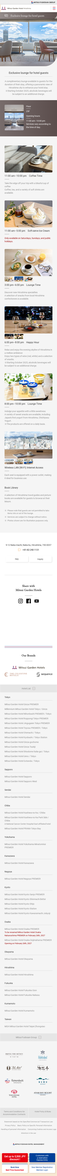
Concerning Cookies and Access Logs (42, 1129)
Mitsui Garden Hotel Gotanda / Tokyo (22, 760)
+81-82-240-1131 (30, 549)
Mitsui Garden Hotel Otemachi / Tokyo (22, 732)
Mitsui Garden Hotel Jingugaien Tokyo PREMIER (27, 723)
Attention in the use (28, 1133)
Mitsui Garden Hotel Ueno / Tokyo (20, 756)
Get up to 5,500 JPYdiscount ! (15, 1158)
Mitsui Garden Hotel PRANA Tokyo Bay (23, 828)
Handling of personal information (13, 1129)
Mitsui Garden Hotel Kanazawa (19, 863)
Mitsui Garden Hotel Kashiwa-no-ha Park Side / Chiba (28, 820)
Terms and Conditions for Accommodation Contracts (14, 1112)
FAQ (17, 559)
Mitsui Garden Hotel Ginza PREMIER (22, 704)
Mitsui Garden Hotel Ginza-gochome (22, 742)
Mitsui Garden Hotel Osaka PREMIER (25, 932)
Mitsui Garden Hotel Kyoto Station (21, 908)
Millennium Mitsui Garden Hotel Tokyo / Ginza (26, 709)
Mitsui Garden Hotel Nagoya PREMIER (23, 878)
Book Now (15, 1168)
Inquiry (40, 559)
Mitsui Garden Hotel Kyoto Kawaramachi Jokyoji (27, 913)
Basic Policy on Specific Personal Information (34, 1125)
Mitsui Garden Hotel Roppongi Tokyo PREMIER (26, 718)
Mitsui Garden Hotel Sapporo (18, 776)
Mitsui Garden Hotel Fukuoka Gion (21, 990)
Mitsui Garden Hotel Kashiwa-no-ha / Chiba (25, 812)
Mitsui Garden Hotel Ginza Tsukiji (20, 746)
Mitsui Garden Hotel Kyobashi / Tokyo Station (26, 737)
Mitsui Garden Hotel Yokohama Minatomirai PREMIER (25, 846)
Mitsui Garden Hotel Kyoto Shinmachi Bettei (25, 899)
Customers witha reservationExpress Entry (42, 1157)
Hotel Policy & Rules (43, 1111)
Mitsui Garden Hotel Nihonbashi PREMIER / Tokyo (28, 713)
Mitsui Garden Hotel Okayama (19, 958)
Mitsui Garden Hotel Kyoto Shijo (19, 903)
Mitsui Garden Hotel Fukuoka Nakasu (22, 995)
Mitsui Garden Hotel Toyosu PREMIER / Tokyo (26, 727)
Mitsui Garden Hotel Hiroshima (19, 974)
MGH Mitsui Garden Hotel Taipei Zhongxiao (25, 1026)
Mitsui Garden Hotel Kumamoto (19, 1010)
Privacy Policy (10, 1125)
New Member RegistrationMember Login (42, 1168)
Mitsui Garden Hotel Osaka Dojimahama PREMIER (28, 942)
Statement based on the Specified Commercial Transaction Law (28, 1121)
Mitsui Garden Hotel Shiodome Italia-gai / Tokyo (27, 751)
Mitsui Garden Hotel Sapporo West (21, 781)
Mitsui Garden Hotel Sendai (17, 797)
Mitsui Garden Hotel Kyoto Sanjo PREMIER (25, 894)
